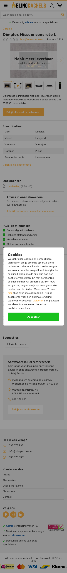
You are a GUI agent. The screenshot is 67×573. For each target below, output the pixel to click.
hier (10, 292)
